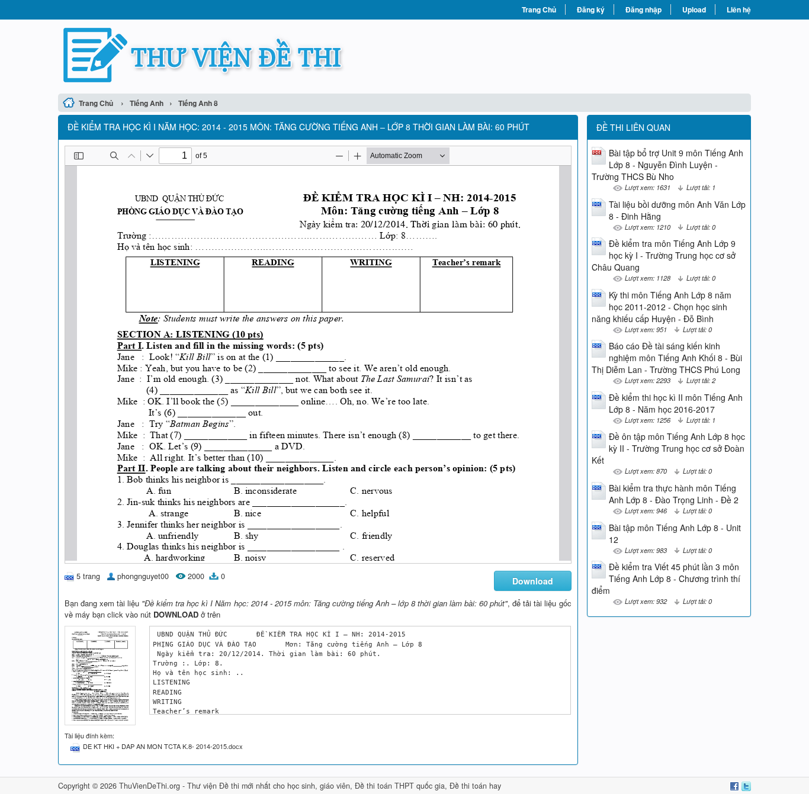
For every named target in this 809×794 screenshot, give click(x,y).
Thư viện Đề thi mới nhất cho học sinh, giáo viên (268, 785)
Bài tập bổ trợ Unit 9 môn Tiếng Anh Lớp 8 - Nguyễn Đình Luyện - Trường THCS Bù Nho (667, 164)
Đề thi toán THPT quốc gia (400, 785)
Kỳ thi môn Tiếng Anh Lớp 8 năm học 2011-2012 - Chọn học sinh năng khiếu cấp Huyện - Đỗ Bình (661, 306)
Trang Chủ (539, 9)
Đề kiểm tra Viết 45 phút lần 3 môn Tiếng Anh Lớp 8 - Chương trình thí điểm (666, 578)
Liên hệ (739, 9)
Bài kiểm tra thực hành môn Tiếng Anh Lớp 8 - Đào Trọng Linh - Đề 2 (674, 494)
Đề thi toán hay (475, 785)
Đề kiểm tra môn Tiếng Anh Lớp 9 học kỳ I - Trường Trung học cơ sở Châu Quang (664, 255)
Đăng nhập (643, 9)
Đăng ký (591, 9)
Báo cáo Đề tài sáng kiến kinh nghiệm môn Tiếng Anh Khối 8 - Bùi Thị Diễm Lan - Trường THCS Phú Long (667, 357)
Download (532, 581)
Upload (694, 9)
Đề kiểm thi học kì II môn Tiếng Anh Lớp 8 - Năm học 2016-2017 (676, 403)
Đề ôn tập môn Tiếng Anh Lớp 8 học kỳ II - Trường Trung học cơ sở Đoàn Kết (668, 448)
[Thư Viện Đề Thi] (231, 55)
